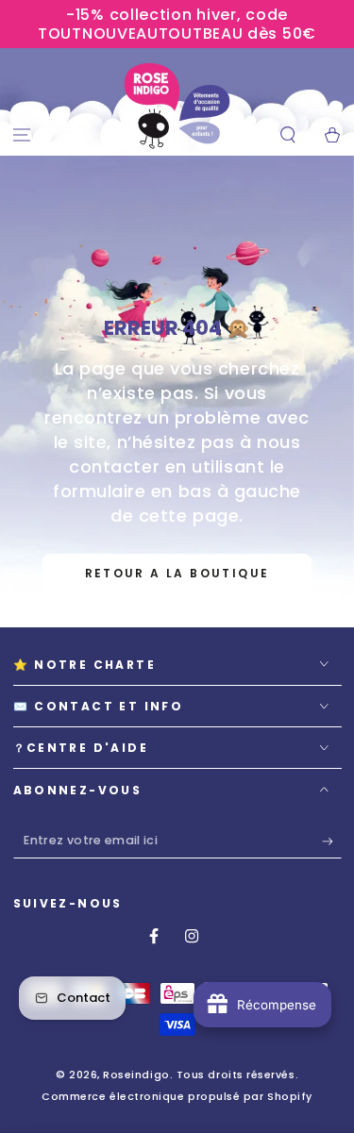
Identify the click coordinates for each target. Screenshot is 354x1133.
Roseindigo (136, 1075)
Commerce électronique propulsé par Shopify (177, 1097)
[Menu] (22, 135)
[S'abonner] (332, 841)
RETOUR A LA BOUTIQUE (177, 573)
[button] (287, 135)
